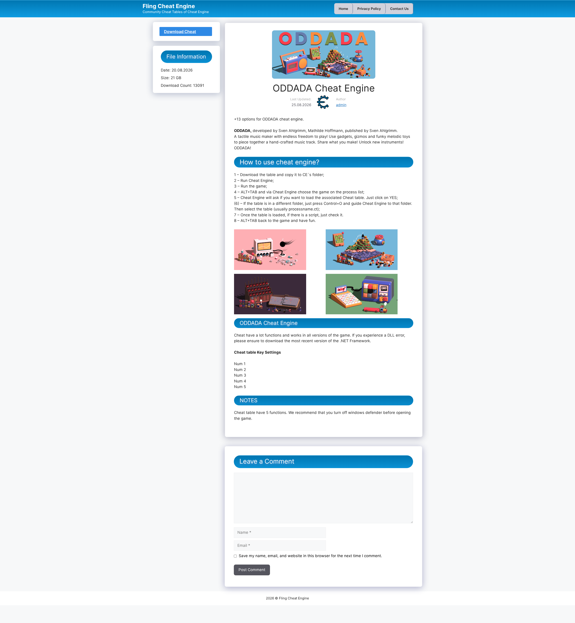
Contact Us (399, 9)
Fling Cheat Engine (169, 6)
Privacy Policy (369, 9)
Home (343, 9)
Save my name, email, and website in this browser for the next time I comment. (310, 556)
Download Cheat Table (180, 32)
